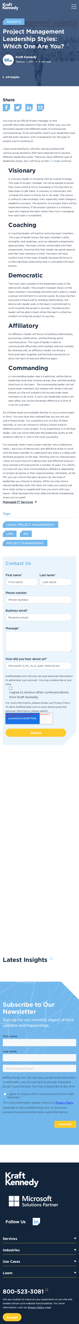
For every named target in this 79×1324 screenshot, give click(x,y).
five (51, 160)
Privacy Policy (61, 702)
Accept (12, 1317)
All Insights (12, 77)
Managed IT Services (18, 502)
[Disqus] (39, 802)
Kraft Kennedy (26, 57)
